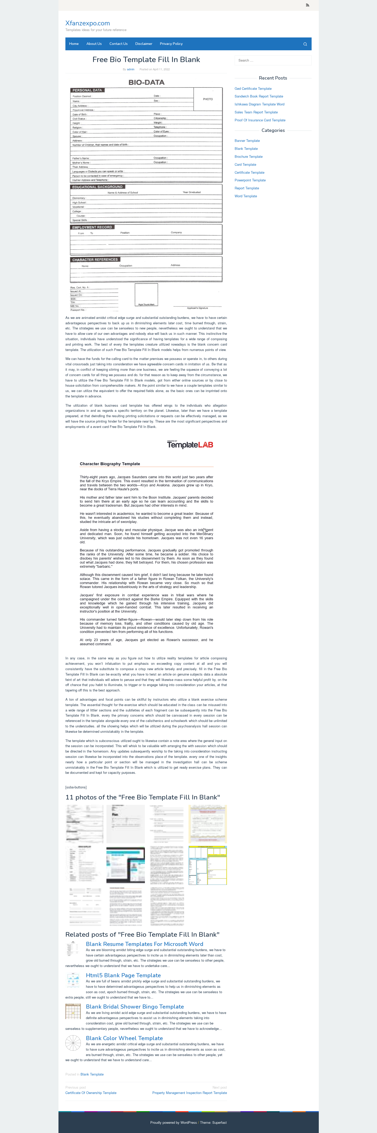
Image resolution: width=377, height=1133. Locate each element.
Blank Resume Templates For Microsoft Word (144, 944)
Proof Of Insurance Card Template (260, 120)
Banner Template (247, 140)
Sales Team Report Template (256, 112)
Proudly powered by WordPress (173, 1122)
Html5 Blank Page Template (123, 975)
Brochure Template (249, 156)
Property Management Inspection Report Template (189, 1090)
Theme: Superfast (213, 1122)
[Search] (305, 43)
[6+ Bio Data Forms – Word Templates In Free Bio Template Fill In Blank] (84, 865)
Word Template (246, 195)
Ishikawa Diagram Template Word (259, 104)
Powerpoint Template (250, 180)
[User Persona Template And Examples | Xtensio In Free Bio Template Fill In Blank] (125, 865)
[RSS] (308, 5)
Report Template (247, 188)
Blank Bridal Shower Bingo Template (135, 1007)
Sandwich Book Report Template (259, 96)
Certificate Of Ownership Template (90, 1090)
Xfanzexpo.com (87, 23)
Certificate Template (249, 172)
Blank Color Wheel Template (124, 1038)
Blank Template (92, 1074)
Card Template (245, 164)
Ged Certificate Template (253, 88)
